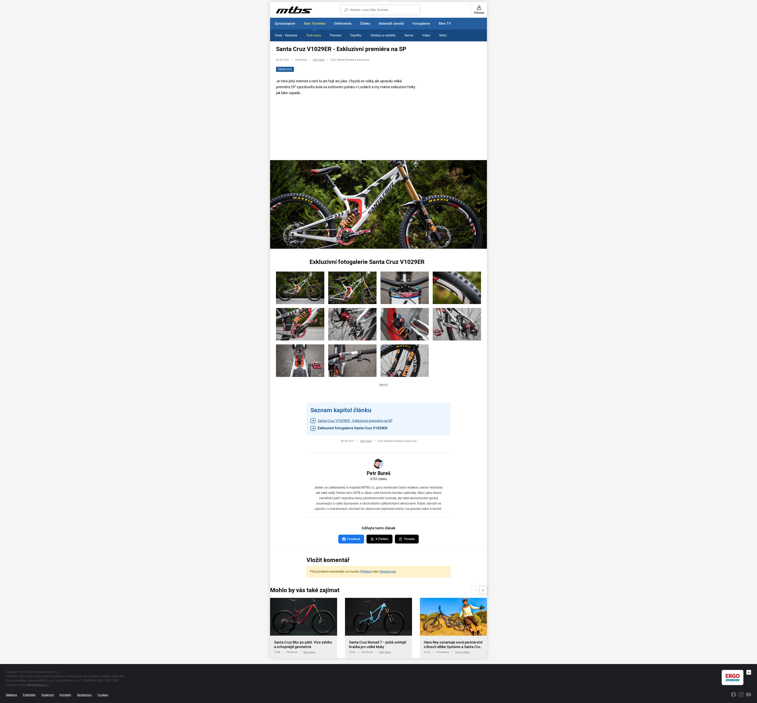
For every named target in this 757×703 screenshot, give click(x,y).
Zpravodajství (285, 23)
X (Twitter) (382, 539)
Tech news (313, 35)
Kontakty (65, 695)
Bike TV (445, 23)
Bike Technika (314, 23)
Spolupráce (84, 695)
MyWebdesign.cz (38, 685)
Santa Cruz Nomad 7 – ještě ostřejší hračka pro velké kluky (377, 644)
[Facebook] (733, 694)
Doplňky (356, 35)
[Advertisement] (378, 129)
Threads (409, 539)
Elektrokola (342, 23)
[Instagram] (741, 694)
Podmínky (29, 695)
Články (365, 23)
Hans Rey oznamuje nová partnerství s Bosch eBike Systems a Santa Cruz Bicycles (453, 644)
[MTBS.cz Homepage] (294, 9)
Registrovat (388, 571)
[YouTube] (748, 694)
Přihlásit (365, 571)
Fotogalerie (421, 23)
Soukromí (47, 695)
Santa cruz (285, 69)
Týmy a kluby (462, 652)
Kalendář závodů (391, 23)
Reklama (11, 695)
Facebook (353, 539)
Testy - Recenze (286, 35)
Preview (335, 35)
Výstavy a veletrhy (383, 35)
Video (426, 35)
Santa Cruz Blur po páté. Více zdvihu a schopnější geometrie (303, 644)
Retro (443, 35)
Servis (409, 35)
